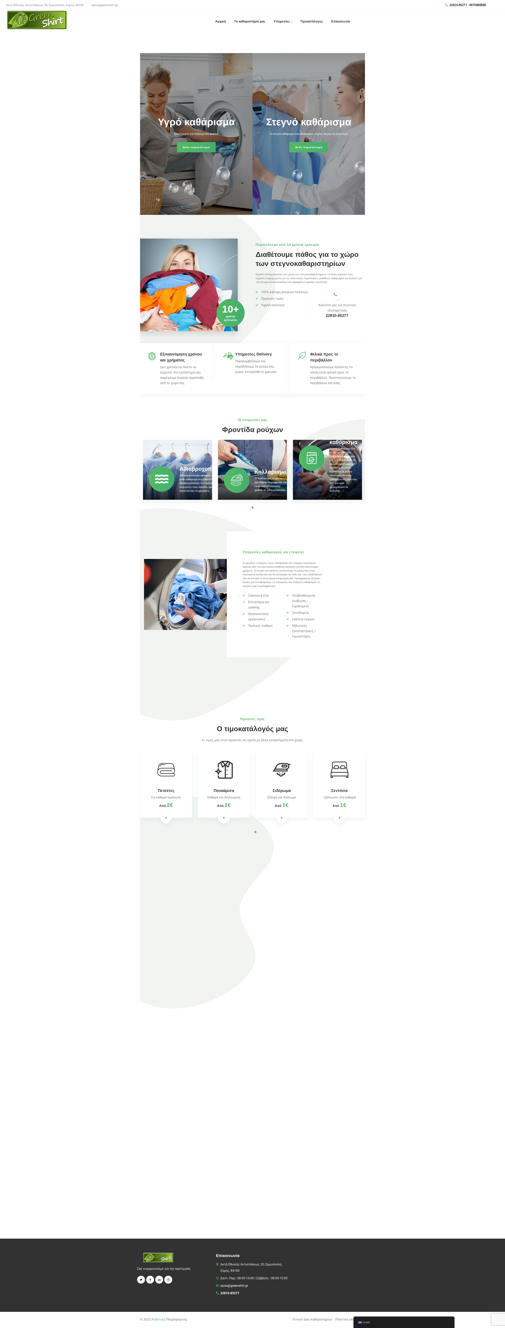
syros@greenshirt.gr (104, 5)
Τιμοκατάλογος (311, 21)
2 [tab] (255, 832)
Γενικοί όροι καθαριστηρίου (312, 1319)
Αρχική (220, 21)
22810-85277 (458, 5)
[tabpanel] (177, 471)
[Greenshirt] (37, 19)
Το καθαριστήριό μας (249, 21)
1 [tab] (250, 832)
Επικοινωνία (340, 21)
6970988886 (477, 5)
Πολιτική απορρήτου (350, 1319)
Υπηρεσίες (282, 21)
